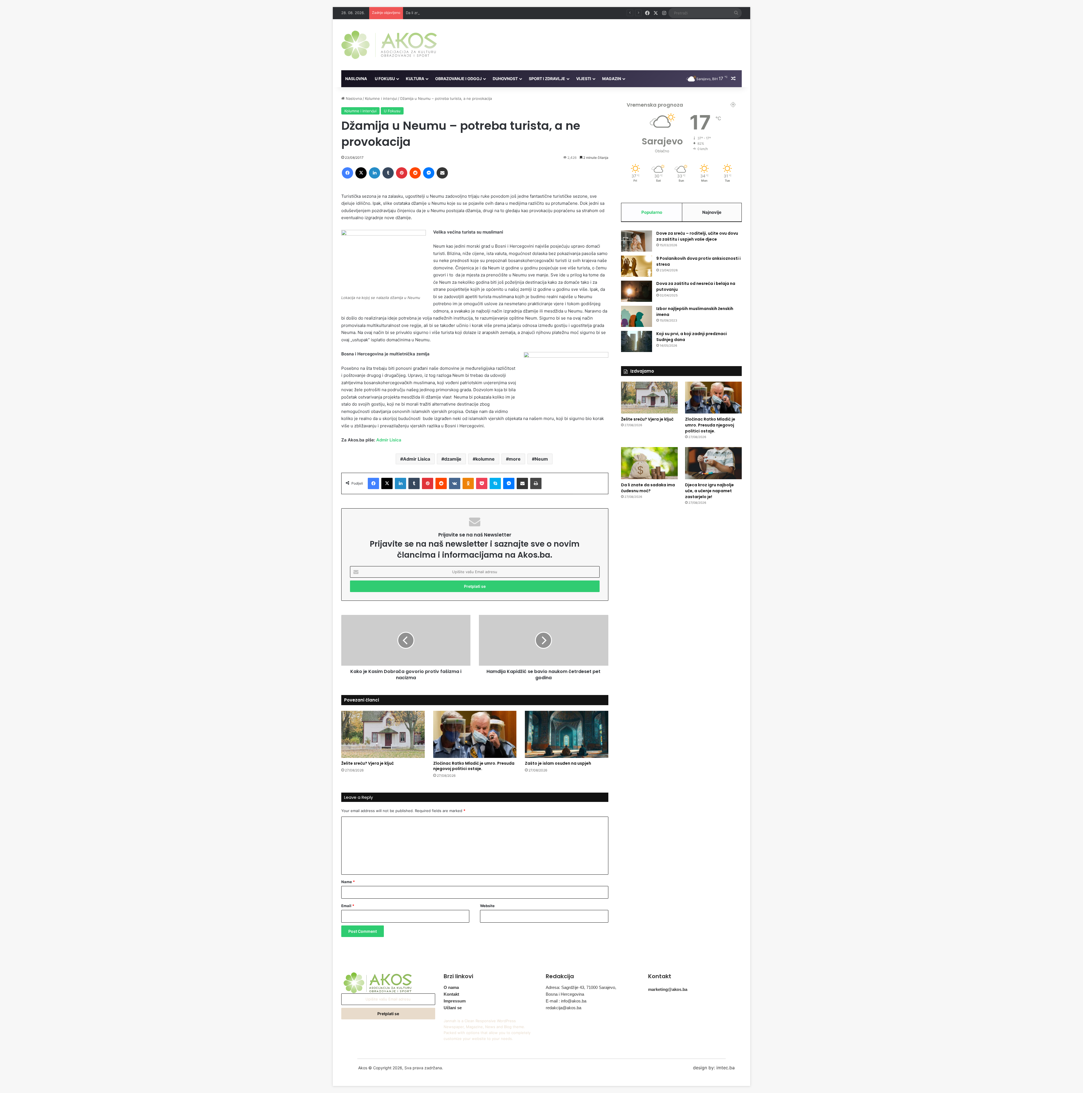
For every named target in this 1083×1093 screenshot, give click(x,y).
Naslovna (356, 78)
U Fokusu (385, 78)
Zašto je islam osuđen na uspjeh (558, 763)
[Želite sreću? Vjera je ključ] (383, 734)
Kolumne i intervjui (381, 98)
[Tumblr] (388, 173)
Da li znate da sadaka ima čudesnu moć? (441, 12)
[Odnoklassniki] (468, 483)
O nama (451, 987)
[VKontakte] (454, 483)
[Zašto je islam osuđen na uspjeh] (566, 734)
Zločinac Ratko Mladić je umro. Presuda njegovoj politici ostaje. (473, 765)
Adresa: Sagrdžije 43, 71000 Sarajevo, (581, 987)
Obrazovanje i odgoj (458, 78)
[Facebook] (347, 173)
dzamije (452, 459)
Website (487, 905)
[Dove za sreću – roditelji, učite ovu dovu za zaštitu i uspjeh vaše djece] (636, 241)
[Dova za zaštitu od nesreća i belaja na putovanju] (636, 291)
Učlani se (453, 1007)
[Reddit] (415, 173)
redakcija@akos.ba (563, 1007)
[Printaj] (536, 483)
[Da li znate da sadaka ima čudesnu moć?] (649, 463)
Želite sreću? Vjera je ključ (367, 763)
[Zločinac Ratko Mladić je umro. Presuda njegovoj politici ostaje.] (475, 734)
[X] (361, 173)
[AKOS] (389, 44)
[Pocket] (481, 483)
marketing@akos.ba (667, 989)
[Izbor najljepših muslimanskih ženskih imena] (636, 316)
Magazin (611, 78)
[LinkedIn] (374, 173)
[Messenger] (428, 173)
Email (347, 905)
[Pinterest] (401, 173)
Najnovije (711, 212)
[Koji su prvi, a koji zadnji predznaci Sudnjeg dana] (636, 341)
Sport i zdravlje (547, 78)
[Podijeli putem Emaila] (442, 173)
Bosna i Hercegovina (565, 994)
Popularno (651, 212)
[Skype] (495, 483)
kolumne (485, 459)
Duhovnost (505, 78)
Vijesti (583, 78)
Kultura (415, 78)
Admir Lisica (388, 440)
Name (348, 881)
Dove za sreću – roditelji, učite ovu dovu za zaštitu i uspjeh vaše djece (697, 236)
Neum (541, 459)
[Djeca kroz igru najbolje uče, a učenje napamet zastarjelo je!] (713, 463)
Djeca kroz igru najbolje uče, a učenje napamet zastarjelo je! (709, 491)
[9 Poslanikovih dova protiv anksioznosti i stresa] (636, 266)
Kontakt (451, 994)
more (515, 459)
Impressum (455, 1001)
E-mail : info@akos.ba (566, 1001)
